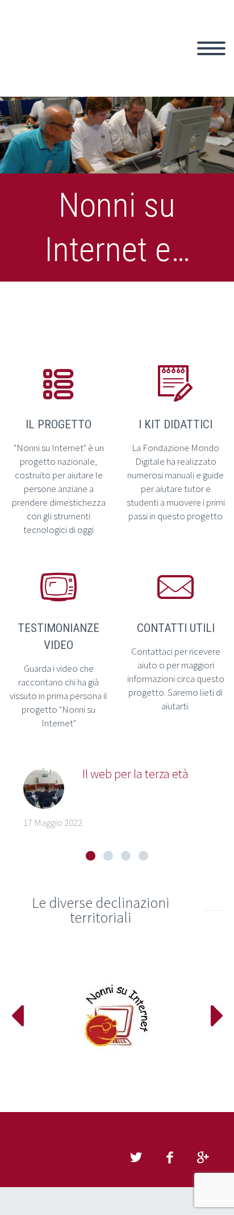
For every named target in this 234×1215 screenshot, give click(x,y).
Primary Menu (211, 48)
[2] (108, 856)
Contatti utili (176, 628)
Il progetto (58, 424)
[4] (143, 856)
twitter (135, 1157)
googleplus (202, 1157)
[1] (90, 856)
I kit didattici (175, 424)
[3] (126, 856)
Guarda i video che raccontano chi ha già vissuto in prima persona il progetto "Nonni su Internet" (58, 695)
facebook (169, 1157)
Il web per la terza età (135, 774)
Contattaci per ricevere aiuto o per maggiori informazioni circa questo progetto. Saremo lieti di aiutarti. (175, 678)
